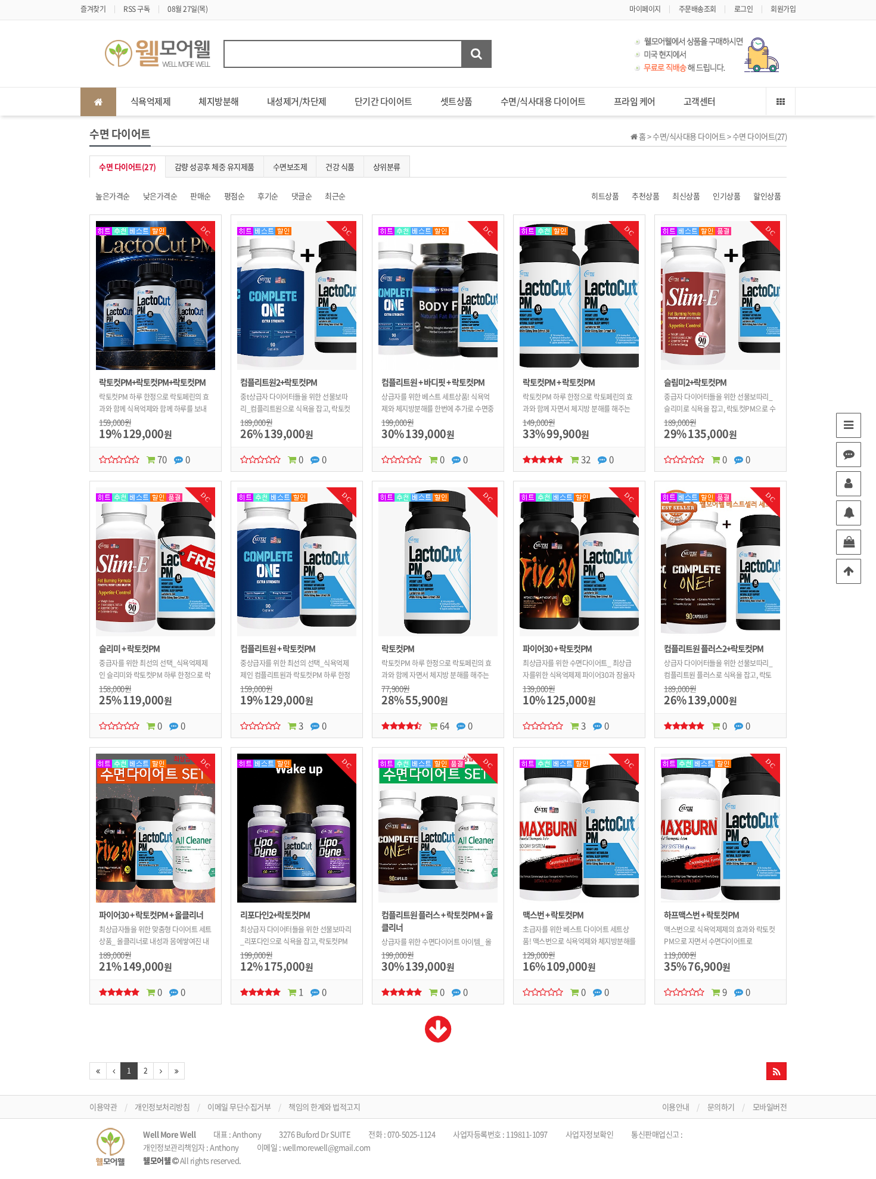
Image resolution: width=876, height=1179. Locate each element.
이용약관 (103, 1106)
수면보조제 (290, 166)
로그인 (743, 9)
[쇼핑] (848, 542)
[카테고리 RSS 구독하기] (776, 1071)
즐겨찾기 (92, 9)
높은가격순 (112, 195)
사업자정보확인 (590, 1134)
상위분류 (386, 166)
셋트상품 (456, 101)
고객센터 (700, 101)
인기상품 (726, 195)
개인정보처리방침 (162, 1106)
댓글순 (301, 195)
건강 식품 (340, 166)
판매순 (200, 195)
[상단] (848, 571)
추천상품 (645, 195)
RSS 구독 (136, 9)
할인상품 (767, 195)
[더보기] (438, 1037)
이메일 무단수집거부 (239, 1106)
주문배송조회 (697, 9)
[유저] (848, 483)
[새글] (848, 454)
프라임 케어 (635, 101)
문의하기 (721, 1106)
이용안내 (675, 1106)
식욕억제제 (151, 101)
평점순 (234, 195)
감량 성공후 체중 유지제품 (214, 166)
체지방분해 (218, 101)
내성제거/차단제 (297, 101)
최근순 (335, 195)
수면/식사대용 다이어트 (543, 101)
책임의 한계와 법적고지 (324, 1106)
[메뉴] (848, 425)
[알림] (848, 512)
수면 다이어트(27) (127, 166)
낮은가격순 (160, 195)
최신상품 (686, 195)
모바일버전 (770, 1106)
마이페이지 (645, 9)
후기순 (267, 195)
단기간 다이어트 (383, 101)
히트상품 (605, 195)
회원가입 (783, 9)
